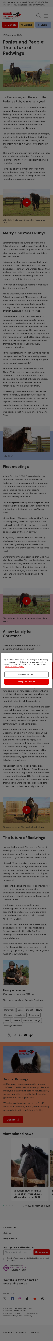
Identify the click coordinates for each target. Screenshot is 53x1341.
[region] (26, 670)
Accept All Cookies (26, 682)
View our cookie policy (14, 667)
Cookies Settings (26, 674)
